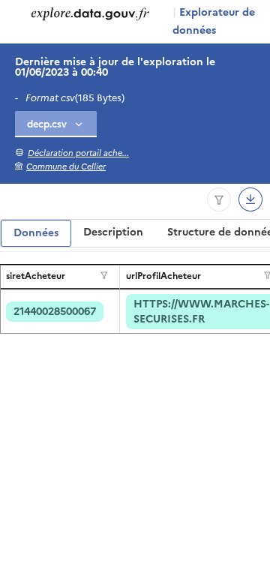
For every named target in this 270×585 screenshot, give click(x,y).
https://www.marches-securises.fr (201, 311)
